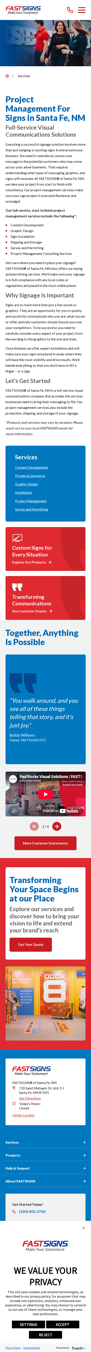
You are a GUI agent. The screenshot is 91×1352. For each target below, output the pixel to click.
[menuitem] (45, 467)
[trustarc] (78, 1347)
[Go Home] (7, 75)
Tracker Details (31, 1347)
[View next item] (56, 826)
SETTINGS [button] (28, 1324)
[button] (83, 1228)
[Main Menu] (82, 10)
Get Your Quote (30, 944)
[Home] (23, 10)
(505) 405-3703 (32, 1212)
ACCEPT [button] (62, 1324)
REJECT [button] (45, 1334)
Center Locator (23, 1115)
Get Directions (30, 1098)
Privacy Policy (13, 1347)
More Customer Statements (45, 843)
